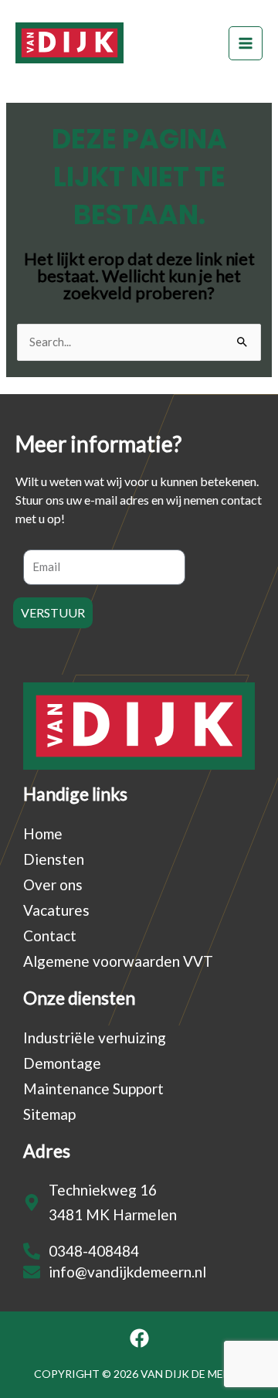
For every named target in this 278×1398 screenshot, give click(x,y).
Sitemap (49, 1114)
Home (43, 833)
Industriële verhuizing (94, 1037)
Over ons (53, 884)
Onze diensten (79, 998)
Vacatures (56, 910)
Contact (49, 935)
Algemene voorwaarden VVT (118, 961)
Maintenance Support (93, 1088)
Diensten (53, 859)
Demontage (62, 1063)
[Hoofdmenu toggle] (246, 43)
